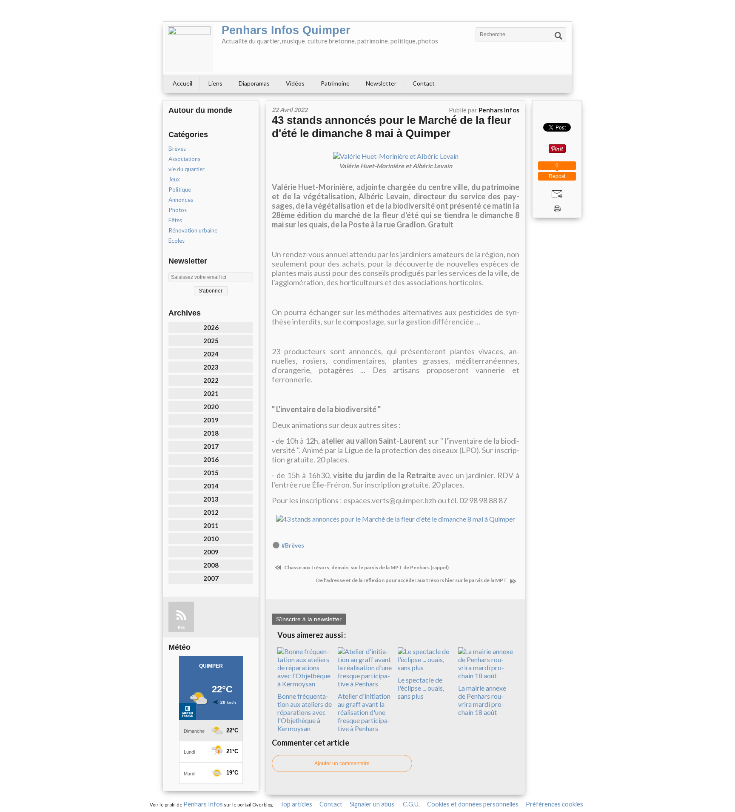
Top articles (296, 804)
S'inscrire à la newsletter (309, 619)
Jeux (174, 179)
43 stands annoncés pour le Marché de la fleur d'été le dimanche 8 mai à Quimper (391, 127)
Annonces (180, 199)
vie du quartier (186, 169)
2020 (211, 406)
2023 (211, 367)
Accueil (182, 83)
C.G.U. (411, 804)
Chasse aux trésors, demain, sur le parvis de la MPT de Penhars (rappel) (366, 567)
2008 (211, 565)
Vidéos (295, 83)
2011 (211, 525)
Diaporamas (254, 83)
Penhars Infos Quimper (286, 30)
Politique (179, 189)
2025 (211, 340)
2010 (211, 538)
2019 (211, 420)
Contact (424, 83)
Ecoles (176, 240)
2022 (211, 380)
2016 (211, 459)
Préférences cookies (554, 804)
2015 (211, 472)
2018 (211, 433)
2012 (211, 512)
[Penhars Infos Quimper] (189, 48)
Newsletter (381, 83)
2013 (211, 499)
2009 (211, 552)
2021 (211, 393)
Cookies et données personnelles (472, 804)
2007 (211, 578)
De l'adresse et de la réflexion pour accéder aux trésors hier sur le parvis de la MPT (412, 580)
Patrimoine (335, 83)
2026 (211, 327)
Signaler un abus (373, 804)
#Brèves (293, 545)
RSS (181, 627)
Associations (184, 158)
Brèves (177, 148)
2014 (211, 486)
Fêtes (175, 220)
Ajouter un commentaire (342, 763)
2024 (211, 354)
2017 (211, 446)
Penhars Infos (203, 804)
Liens (215, 83)
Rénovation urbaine (192, 230)
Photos (177, 210)
